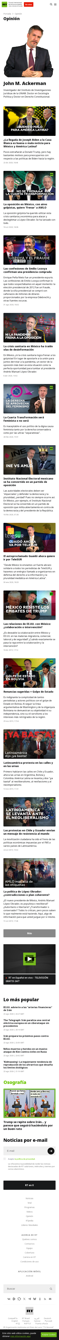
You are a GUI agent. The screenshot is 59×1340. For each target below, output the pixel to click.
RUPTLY (27, 1323)
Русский (48, 1320)
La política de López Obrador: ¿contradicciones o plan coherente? (26, 893)
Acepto (21, 1159)
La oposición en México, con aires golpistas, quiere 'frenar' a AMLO (25, 206)
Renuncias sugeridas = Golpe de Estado (28, 692)
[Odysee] (19, 1299)
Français (26, 1320)
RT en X (29, 1185)
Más (29, 933)
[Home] (4, 4)
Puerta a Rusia (42, 1323)
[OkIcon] (40, 1299)
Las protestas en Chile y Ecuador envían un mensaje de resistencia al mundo (29, 832)
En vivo (28, 4)
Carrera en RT (29, 1257)
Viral (30, 1202)
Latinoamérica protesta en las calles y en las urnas (28, 764)
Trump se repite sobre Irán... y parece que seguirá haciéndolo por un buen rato (28, 1125)
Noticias (29, 1198)
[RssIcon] (45, 1299)
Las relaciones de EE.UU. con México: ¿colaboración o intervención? (27, 625)
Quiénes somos (29, 1239)
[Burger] (55, 4)
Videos (29, 1211)
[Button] (51, 4)
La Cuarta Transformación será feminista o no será (23, 419)
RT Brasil (26, 1318)
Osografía (14, 1082)
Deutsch (47, 1318)
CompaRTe (12, 1318)
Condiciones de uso (29, 1261)
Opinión (29, 1216)
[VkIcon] (9, 1299)
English (15, 1320)
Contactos (30, 1243)
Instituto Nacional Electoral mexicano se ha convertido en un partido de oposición (28, 482)
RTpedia (29, 1220)
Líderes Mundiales (29, 1225)
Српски (37, 1320)
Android (29, 1275)
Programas (29, 1207)
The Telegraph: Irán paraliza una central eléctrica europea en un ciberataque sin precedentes (26, 1023)
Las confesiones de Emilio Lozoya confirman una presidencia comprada (27, 270)
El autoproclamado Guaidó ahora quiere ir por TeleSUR (29, 557)
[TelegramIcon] (29, 1299)
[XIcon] (24, 1299)
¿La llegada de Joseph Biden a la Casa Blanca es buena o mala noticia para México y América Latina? (27, 143)
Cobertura (29, 1252)
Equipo (29, 1248)
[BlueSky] (34, 1299)
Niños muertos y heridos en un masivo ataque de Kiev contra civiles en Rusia (25, 1050)
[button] (30, 959)
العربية (36, 1318)
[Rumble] (14, 1299)
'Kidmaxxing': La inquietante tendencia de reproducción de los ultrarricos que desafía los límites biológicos (28, 1064)
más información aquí (20, 1336)
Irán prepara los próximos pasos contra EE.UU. (26, 1037)
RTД (18, 1323)
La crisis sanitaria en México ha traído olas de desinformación (28, 348)
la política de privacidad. (25, 1158)
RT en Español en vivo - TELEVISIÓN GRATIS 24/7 (27, 979)
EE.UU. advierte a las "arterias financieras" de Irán (27, 1009)
